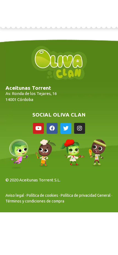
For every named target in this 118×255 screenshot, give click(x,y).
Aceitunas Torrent (28, 88)
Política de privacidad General (86, 195)
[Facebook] (52, 128)
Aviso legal (14, 195)
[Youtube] (38, 128)
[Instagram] (79, 128)
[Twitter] (65, 128)
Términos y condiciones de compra (34, 201)
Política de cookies (42, 195)
